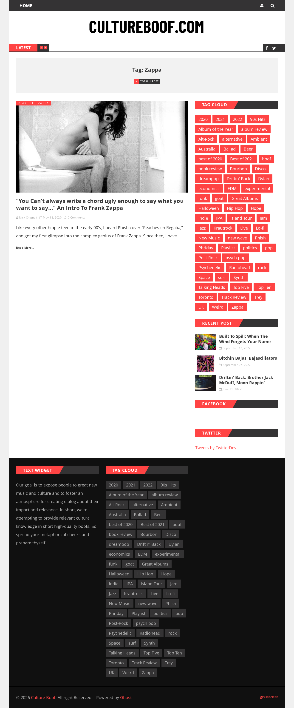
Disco (260, 168)
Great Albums (245, 198)
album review (254, 129)
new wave (237, 238)
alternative (232, 139)
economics (209, 188)
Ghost (126, 697)
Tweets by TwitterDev (215, 447)
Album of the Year (215, 129)
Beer (248, 149)
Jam (263, 218)
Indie (203, 218)
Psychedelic (209, 267)
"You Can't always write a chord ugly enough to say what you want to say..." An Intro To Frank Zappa (100, 204)
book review (210, 168)
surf (222, 277)
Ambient (259, 139)
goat (219, 198)
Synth (239, 277)
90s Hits (258, 119)
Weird (217, 307)
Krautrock (223, 228)
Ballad (229, 149)
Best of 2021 (242, 159)
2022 (237, 119)
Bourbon (238, 168)
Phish (260, 238)
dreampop (208, 178)
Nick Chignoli (28, 217)
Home (26, 5)
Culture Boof (43, 697)
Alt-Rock (206, 139)
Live (244, 228)
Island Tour (241, 218)
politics (250, 247)
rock (262, 267)
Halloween (208, 208)
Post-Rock (208, 257)
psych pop (236, 257)
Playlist (26, 103)
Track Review (233, 297)
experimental (257, 188)
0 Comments (76, 217)
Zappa (43, 103)
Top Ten (264, 287)
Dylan (263, 178)
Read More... (25, 248)
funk (202, 198)
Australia (206, 149)
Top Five (241, 287)
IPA (219, 218)
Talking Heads (211, 287)
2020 (203, 119)
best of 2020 (210, 159)
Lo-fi (260, 228)
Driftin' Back (238, 178)
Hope (256, 208)
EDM (232, 188)
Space (204, 277)
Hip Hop (235, 208)
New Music (209, 238)
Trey (258, 297)
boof (266, 159)
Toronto (205, 297)
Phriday (205, 247)
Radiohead (239, 267)
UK (201, 307)
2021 (220, 119)
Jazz (202, 228)
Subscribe (270, 697)
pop (269, 247)
